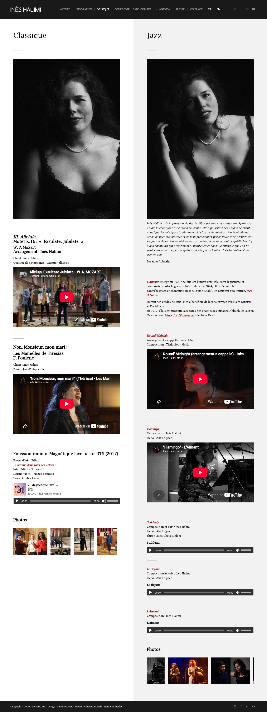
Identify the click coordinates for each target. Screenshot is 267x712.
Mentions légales (113, 706)
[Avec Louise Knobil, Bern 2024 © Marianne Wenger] (203, 679)
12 (81, 553)
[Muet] (104, 501)
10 (75, 553)
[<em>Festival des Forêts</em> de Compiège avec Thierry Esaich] (112, 550)
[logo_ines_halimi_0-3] (30, 9)
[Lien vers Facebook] (241, 9)
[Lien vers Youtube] (253, 9)
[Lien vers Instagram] (235, 9)
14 (88, 553)
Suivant (111, 541)
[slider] (113, 501)
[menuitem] (65, 9)
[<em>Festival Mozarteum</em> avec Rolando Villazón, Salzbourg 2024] (42, 550)
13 (85, 553)
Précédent (22, 541)
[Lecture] (17, 501)
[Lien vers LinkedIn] (247, 9)
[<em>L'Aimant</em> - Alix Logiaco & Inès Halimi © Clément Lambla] (245, 679)
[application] (67, 501)
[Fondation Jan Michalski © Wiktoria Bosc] (159, 679)
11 (78, 553)
